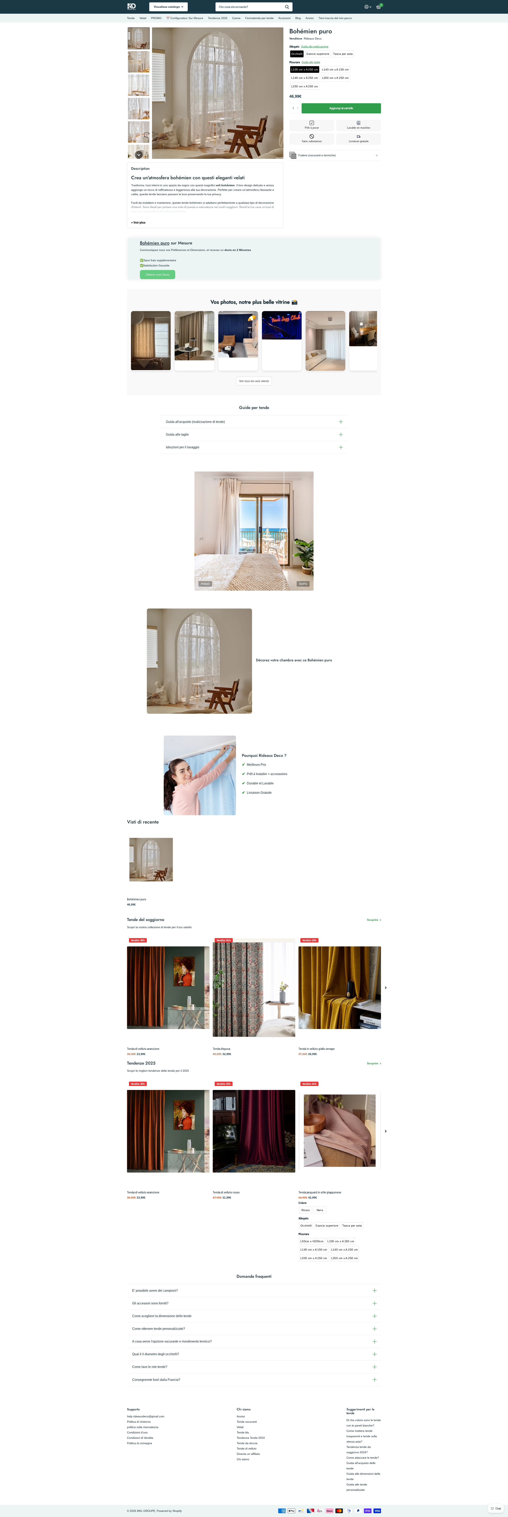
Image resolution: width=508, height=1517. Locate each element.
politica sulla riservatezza (142, 1427)
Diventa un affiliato (248, 1453)
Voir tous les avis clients (254, 381)
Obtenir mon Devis (157, 274)
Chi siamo (244, 1409)
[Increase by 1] (298, 104)
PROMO (156, 18)
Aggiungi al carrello (341, 108)
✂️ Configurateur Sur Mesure (184, 18)
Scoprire (373, 919)
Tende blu (243, 1432)
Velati (143, 18)
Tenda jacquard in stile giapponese (319, 1192)
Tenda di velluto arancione (143, 1048)
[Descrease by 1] (298, 111)
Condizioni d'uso (137, 1432)
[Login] (368, 6)
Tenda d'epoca (221, 1048)
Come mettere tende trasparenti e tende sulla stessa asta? (361, 1436)
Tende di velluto (246, 1448)
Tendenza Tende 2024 (251, 1437)
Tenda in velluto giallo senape (316, 1048)
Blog (298, 18)
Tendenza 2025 (217, 18)
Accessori (284, 18)
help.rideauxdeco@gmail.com (145, 1416)
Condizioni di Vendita (140, 1437)
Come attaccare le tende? (362, 1457)
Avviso (310, 18)
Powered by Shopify (169, 1510)
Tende (131, 18)
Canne (236, 18)
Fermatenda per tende (259, 18)
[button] (139, 38)
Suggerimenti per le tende (360, 1411)
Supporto (133, 1409)
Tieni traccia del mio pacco (335, 18)
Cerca (287, 6)
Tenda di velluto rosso (226, 1192)
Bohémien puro (136, 899)
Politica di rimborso (139, 1421)
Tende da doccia (247, 1443)
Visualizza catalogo (167, 6)
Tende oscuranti (247, 1421)
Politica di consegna (139, 1443)
